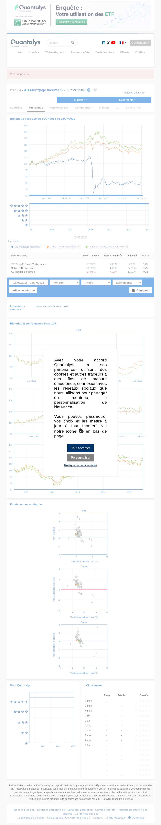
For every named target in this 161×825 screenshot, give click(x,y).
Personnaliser (80, 457)
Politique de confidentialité (80, 465)
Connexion (140, 42)
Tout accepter (80, 448)
